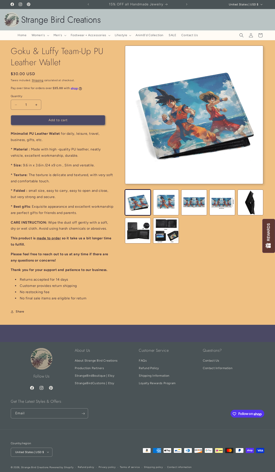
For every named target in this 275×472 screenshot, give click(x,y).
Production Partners (89, 368)
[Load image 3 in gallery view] (194, 202)
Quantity (16, 96)
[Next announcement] (186, 4)
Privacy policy (107, 467)
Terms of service (130, 467)
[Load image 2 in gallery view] (166, 202)
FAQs (143, 360)
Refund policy (86, 467)
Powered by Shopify (61, 467)
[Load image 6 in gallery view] (138, 231)
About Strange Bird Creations (96, 360)
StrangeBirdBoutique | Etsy (95, 376)
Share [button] (20, 311)
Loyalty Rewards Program (157, 383)
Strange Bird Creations (35, 467)
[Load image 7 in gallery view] (166, 231)
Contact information (179, 467)
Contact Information (217, 368)
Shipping (37, 80)
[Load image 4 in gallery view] (222, 202)
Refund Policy (149, 368)
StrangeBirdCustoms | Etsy (94, 383)
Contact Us (211, 360)
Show (269, 236)
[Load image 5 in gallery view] (250, 202)
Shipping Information (154, 376)
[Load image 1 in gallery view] (138, 202)
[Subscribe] (83, 414)
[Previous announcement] (88, 4)
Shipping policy (153, 467)
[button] (40, 35)
